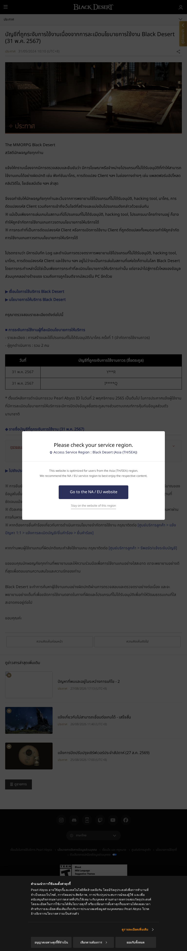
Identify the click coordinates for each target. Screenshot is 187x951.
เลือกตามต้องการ (91, 942)
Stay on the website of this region (93, 505)
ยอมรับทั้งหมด (136, 942)
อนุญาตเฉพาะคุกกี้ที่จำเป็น (51, 942)
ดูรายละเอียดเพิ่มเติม (135, 929)
